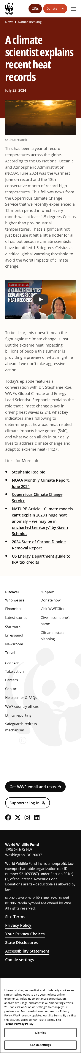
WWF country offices (22, 706)
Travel (10, 652)
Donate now (50, 600)
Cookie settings (19, 960)
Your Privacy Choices (25, 933)
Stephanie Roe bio (28, 472)
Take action (14, 671)
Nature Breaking (30, 21)
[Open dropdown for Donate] (63, 8)
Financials (13, 608)
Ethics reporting (18, 715)
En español (14, 635)
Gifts (35, 8)
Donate (51, 8)
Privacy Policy (18, 925)
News (9, 21)
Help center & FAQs (21, 697)
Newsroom (14, 644)
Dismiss (40, 1032)
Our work (12, 626)
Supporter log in (25, 802)
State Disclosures (21, 942)
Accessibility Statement (27, 951)
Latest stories (16, 617)
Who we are (14, 600)
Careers (11, 680)
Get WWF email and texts (33, 786)
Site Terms (15, 916)
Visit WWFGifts (52, 608)
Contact (11, 688)
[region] (40, 1015)
